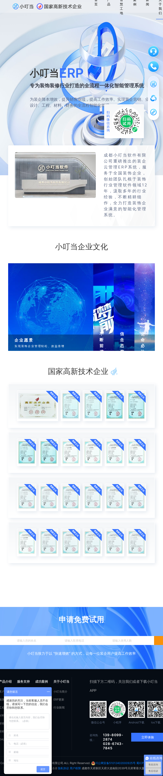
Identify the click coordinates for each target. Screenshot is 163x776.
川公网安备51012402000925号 (115, 763)
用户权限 (75, 768)
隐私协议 (63, 768)
